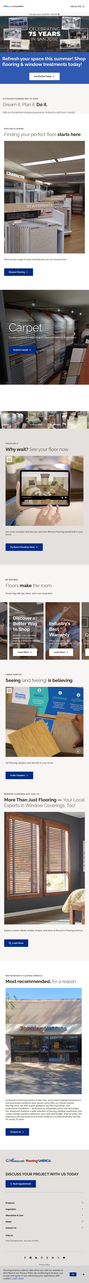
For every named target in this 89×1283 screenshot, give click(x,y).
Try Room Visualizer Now (22, 547)
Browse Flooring (17, 272)
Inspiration (11, 1209)
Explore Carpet (20, 350)
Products (10, 1203)
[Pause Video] (78, 520)
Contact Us (15, 1132)
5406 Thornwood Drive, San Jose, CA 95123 (22, 1241)
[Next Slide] (49, 404)
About (8, 1221)
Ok (73, 1274)
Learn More (23, 652)
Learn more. (18, 1278)
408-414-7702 (76, 6)
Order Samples (17, 775)
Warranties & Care (14, 1215)
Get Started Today (43, 76)
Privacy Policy (44, 1265)
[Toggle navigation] (84, 6)
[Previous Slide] (40, 404)
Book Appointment (22, 1184)
